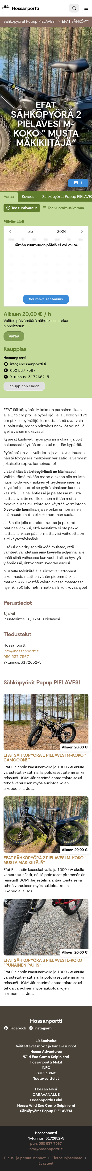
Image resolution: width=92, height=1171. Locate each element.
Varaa (9, 196)
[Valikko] (86, 8)
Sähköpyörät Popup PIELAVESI (29, 21)
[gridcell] (11, 248)
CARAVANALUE (46, 1095)
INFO (46, 1068)
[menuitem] (74, 8)
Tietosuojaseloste (67, 1157)
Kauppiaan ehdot (24, 386)
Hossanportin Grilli (46, 1100)
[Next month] (82, 231)
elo (30, 231)
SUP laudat (46, 1073)
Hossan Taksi (46, 1089)
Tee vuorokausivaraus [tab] (65, 207)
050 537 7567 (16, 656)
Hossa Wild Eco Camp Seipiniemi (46, 1105)
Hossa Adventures (46, 1052)
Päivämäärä (14, 221)
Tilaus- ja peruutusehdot (25, 1157)
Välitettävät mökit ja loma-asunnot (46, 1046)
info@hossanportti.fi (21, 650)
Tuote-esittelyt (46, 1078)
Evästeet (46, 1163)
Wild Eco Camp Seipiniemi (46, 1057)
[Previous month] (10, 231)
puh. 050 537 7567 (46, 1143)
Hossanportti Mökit (46, 1062)
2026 (62, 231)
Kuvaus (28, 196)
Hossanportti (46, 1020)
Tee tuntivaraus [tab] (24, 207)
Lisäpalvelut (46, 1041)
